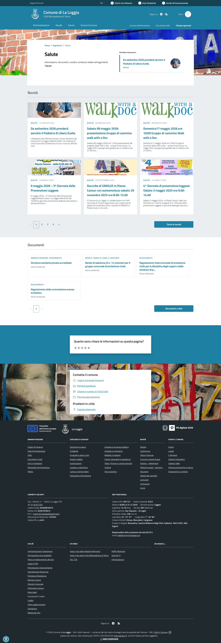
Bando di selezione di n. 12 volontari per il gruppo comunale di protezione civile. (107, 264)
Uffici (30, 455)
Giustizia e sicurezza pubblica (116, 447)
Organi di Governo (35, 447)
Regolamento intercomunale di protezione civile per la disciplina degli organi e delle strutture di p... (162, 266)
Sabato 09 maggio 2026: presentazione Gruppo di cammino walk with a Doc (109, 133)
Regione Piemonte (36, 3)
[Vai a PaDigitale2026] (177, 427)
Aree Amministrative (36, 451)
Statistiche (32, 608)
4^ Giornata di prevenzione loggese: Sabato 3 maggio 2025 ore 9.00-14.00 (166, 190)
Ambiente (74, 451)
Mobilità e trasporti (112, 455)
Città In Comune (161, 632)
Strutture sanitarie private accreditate (51, 263)
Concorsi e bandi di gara (150, 459)
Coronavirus (145, 451)
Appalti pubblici (76, 459)
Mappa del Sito (34, 612)
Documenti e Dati (35, 459)
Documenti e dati (173, 308)
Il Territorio (172, 455)
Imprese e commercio (113, 451)
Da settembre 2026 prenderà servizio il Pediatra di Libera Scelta (144, 62)
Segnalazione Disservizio (38, 571)
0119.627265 (37, 504)
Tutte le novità (174, 224)
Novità (34, 123)
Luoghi (171, 451)
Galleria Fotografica (176, 459)
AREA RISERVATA (110, 638)
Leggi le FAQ (33, 563)
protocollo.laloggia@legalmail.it (46, 513)
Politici (30, 471)
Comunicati (145, 483)
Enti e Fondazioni (35, 463)
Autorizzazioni (76, 463)
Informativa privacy (36, 588)
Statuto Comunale (35, 584)
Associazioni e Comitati (178, 471)
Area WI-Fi (116, 555)
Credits (31, 600)
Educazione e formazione (80, 475)
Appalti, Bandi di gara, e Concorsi (102, 258)
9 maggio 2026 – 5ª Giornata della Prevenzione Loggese (53, 188)
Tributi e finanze (146, 455)
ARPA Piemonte (118, 551)
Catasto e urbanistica (79, 467)
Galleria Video (174, 463)
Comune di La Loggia (61, 12)
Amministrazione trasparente (46, 258)
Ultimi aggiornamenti (36, 604)
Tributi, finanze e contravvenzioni (118, 463)
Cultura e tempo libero (79, 471)
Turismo (107, 467)
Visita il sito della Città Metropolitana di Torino (89, 555)
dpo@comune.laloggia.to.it (129, 535)
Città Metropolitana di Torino (56, 16)
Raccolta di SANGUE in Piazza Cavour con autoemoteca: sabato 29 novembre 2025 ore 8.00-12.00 (110, 190)
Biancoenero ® (120, 635)
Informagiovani (118, 559)
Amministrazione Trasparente (40, 551)
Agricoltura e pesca (78, 447)
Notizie (143, 447)
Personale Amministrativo (39, 467)
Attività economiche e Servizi (180, 467)
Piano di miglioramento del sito (41, 559)
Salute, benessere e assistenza (117, 459)
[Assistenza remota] (170, 632)
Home (47, 45)
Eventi (171, 447)
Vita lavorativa (110, 471)
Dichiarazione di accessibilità (39, 555)
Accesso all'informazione (140, 25)
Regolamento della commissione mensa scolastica (52, 291)
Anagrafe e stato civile (79, 455)
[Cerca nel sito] (188, 14)
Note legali (32, 592)
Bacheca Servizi (34, 580)
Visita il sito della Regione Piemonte (85, 551)
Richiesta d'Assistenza (37, 575)
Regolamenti (146, 258)
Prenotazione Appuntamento (40, 567)
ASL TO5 (73, 559)
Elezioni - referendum (149, 463)
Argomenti (57, 45)
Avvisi (142, 487)
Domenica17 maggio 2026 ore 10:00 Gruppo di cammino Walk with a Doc (163, 133)
